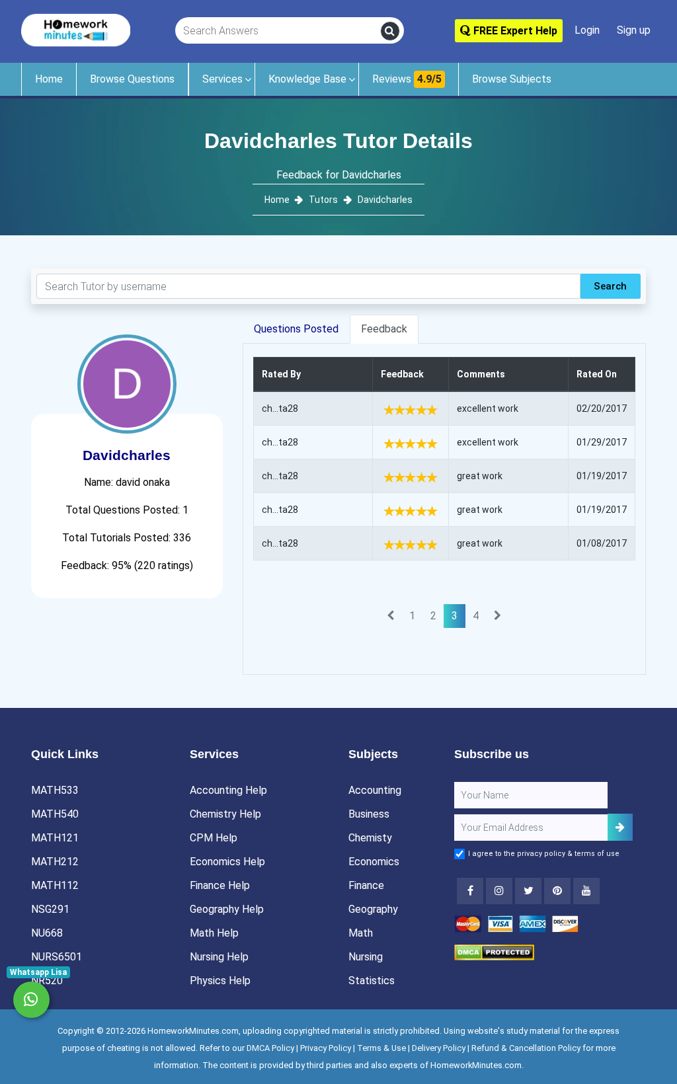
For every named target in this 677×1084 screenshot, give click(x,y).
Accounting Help (228, 790)
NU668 (47, 933)
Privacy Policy (325, 1048)
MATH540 (55, 814)
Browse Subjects (511, 79)
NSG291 (50, 909)
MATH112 (55, 885)
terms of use (597, 853)
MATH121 (55, 838)
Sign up (634, 30)
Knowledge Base (307, 79)
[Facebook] (470, 891)
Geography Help (227, 909)
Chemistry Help (225, 814)
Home (49, 79)
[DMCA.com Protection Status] (494, 951)
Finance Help (220, 885)
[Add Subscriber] (620, 827)
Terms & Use (381, 1048)
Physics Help (220, 980)
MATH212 (55, 861)
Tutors (323, 199)
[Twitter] (528, 891)
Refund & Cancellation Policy (525, 1048)
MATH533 (55, 790)
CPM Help (213, 838)
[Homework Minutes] (75, 29)
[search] (390, 31)
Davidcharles (385, 199)
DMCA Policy (270, 1048)
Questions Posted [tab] (296, 329)
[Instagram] (499, 891)
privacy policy (541, 853)
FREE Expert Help (514, 30)
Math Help (214, 933)
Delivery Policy (438, 1048)
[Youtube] (557, 891)
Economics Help (227, 861)
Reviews (407, 79)
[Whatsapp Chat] (31, 1000)
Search (610, 286)
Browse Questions (132, 79)
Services (222, 79)
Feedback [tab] (384, 329)
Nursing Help (219, 956)
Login (587, 30)
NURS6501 (56, 956)
